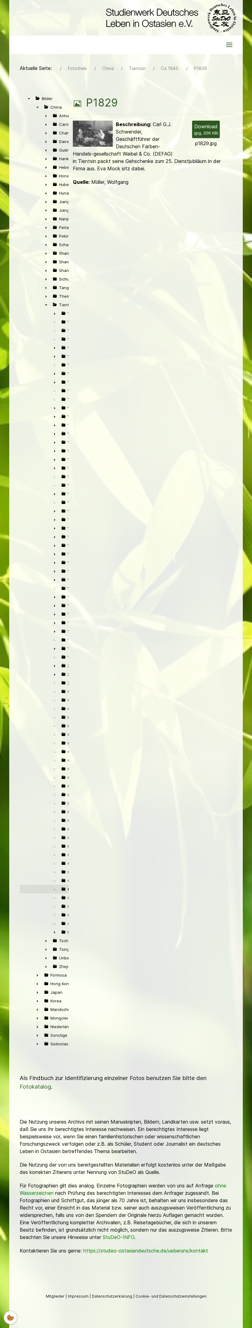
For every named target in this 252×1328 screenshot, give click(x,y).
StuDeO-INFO (118, 1237)
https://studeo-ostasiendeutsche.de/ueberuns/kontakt (145, 1251)
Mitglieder (55, 1296)
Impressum (78, 1296)
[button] (229, 45)
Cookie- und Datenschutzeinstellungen (171, 1296)
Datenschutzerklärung (112, 1296)
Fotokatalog (35, 1086)
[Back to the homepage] (170, 18)
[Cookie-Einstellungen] (10, 1317)
